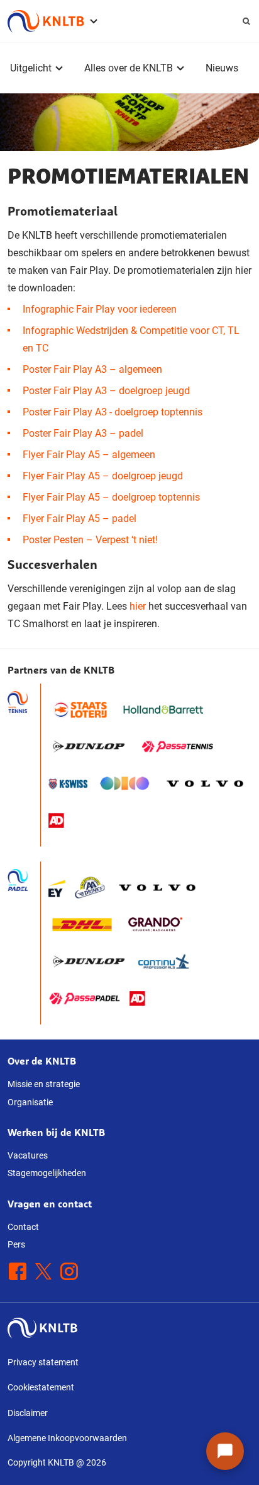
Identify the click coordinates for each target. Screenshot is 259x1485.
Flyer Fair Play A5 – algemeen (89, 455)
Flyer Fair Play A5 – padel (79, 518)
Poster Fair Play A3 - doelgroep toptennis (112, 412)
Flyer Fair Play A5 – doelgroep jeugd (103, 476)
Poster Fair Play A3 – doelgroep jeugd (106, 391)
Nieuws (222, 68)
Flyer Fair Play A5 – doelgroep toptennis (111, 497)
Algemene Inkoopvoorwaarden (67, 1438)
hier (138, 606)
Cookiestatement (41, 1387)
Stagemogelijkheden (47, 1173)
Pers (16, 1244)
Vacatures (28, 1155)
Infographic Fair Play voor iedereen (100, 309)
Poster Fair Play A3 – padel (83, 433)
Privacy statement (43, 1362)
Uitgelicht (31, 68)
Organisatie (30, 1102)
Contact (23, 1227)
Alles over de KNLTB (128, 68)
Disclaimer (28, 1413)
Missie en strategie (44, 1084)
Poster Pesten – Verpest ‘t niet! (90, 540)
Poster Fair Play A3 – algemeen (92, 369)
